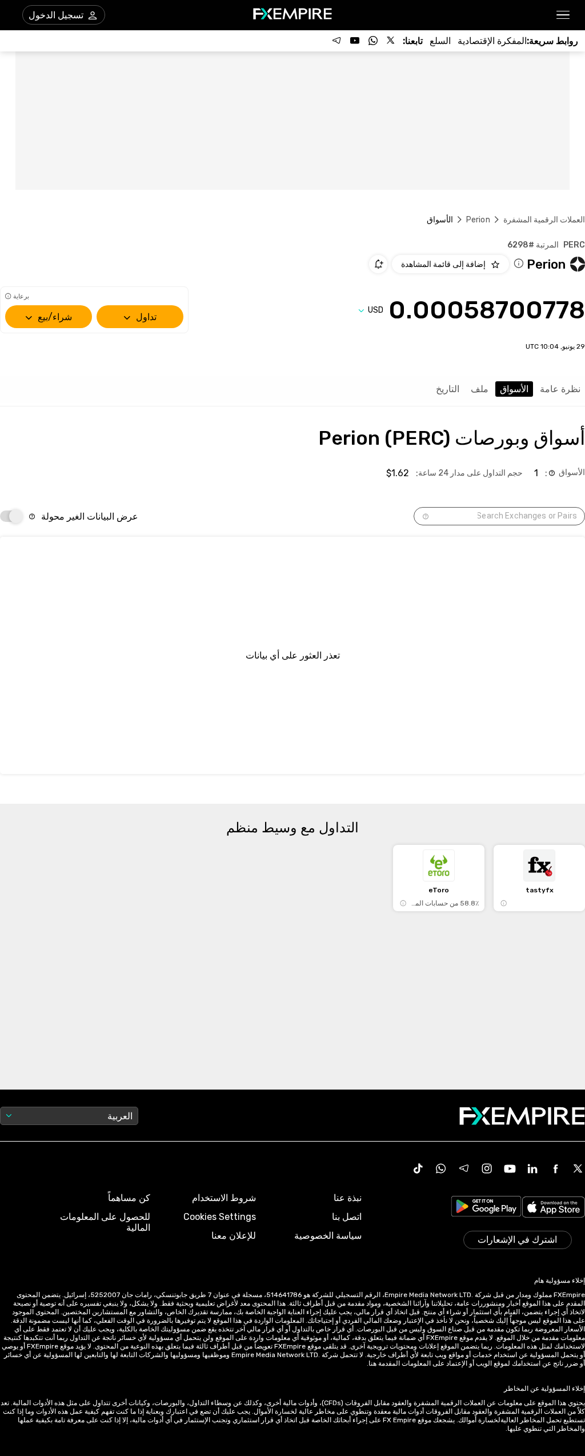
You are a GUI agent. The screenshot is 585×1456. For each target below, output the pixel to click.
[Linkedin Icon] (532, 1168)
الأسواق (514, 389)
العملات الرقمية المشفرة (544, 220)
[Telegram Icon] (464, 1168)
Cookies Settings (219, 1216)
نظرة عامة (560, 389)
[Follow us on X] (391, 40)
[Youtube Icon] (509, 1168)
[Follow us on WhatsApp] (373, 40)
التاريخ (447, 389)
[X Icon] (578, 1168)
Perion (478, 220)
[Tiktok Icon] (418, 1168)
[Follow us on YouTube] (355, 40)
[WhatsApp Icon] (441, 1168)
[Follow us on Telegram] (336, 40)
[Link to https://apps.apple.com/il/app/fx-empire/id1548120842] (553, 1208)
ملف (479, 389)
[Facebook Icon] (555, 1168)
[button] (563, 15)
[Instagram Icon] (487, 1168)
